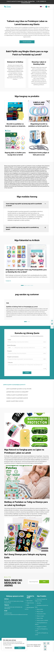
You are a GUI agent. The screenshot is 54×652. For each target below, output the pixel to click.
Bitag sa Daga (40, 618)
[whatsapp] (52, 320)
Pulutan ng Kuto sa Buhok (42, 620)
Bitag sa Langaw (40, 616)
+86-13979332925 (16, 607)
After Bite (39, 603)
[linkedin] (45, 646)
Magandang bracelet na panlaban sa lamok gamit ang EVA (38, 125)
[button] (22, 285)
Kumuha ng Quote (27, 41)
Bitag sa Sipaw (40, 611)
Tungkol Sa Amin (30, 603)
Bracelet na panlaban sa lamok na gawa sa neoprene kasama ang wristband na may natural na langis (15, 125)
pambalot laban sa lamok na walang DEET (17, 391)
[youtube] (45, 649)
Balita (27, 605)
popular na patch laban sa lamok (14, 401)
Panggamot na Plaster (41, 626)
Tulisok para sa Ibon (41, 613)
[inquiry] (52, 327)
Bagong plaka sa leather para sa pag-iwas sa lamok (15, 154)
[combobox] (10, 347)
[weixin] (52, 323)
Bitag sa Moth (40, 609)
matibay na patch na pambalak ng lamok (17, 395)
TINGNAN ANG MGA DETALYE (15, 111)
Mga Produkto (29, 600)
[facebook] (48, 643)
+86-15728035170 (41, 1)
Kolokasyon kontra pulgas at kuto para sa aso (39, 154)
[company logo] (7, 6)
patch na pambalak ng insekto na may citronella (18, 388)
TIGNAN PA (8, 281)
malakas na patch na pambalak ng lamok (17, 398)
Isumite (27, 372)
